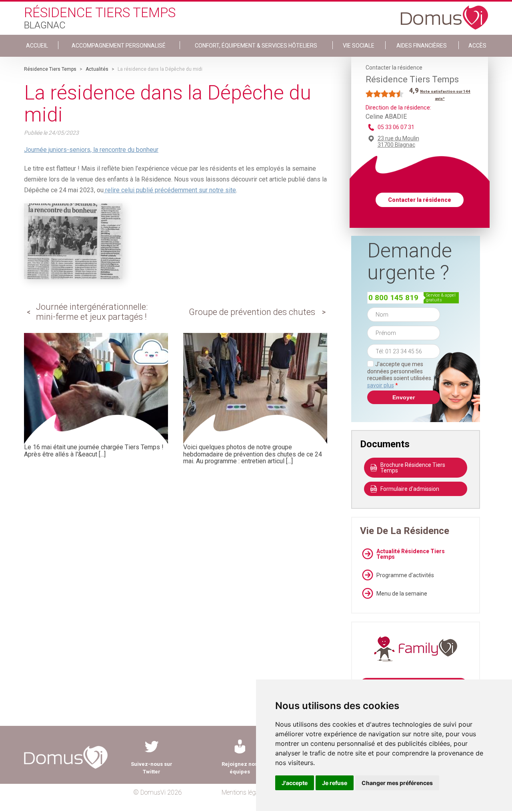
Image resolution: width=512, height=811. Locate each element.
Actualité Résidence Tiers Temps (410, 554)
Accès (477, 45)
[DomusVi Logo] (444, 14)
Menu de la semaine (401, 593)
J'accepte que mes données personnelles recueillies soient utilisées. (403, 375)
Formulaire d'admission (409, 489)
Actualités (97, 69)
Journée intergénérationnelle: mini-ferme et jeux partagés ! (92, 311)
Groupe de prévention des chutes (252, 312)
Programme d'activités (405, 575)
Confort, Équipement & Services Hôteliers (256, 45)
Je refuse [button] (334, 782)
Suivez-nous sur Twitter (151, 768)
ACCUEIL (37, 45)
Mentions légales (244, 792)
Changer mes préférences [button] (397, 782)
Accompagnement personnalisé (119, 45)
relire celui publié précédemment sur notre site (170, 190)
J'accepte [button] (295, 782)
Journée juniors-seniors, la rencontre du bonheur (91, 149)
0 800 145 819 (393, 297)
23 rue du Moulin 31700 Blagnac (398, 141)
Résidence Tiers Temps (50, 69)
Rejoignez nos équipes (240, 768)
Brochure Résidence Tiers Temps (412, 468)
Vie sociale (358, 45)
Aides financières (421, 45)
